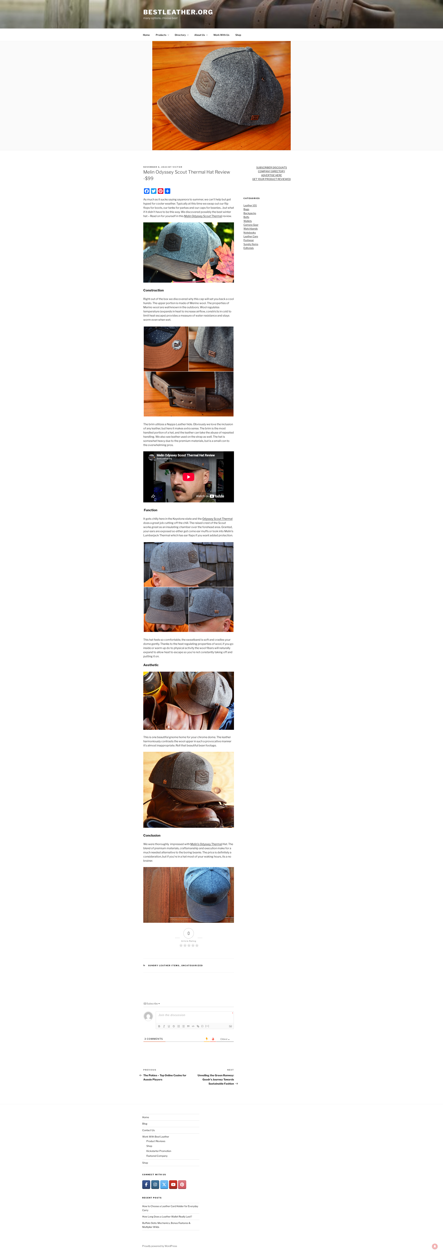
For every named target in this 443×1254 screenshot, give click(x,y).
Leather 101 (250, 205)
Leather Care (250, 236)
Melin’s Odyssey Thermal (206, 844)
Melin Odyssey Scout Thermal (203, 216)
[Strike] (173, 1026)
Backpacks (249, 213)
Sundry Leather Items (164, 965)
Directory (180, 34)
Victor (177, 167)
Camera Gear (250, 224)
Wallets (247, 220)
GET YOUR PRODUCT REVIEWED (271, 179)
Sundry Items (250, 244)
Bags (246, 209)
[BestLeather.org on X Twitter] (164, 1184)
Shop (238, 34)
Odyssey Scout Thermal (217, 518)
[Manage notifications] (435, 1246)
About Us (199, 34)
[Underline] (168, 1026)
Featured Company (157, 1155)
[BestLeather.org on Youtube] (173, 1184)
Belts (246, 216)
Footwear (248, 240)
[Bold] (159, 1026)
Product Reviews (155, 1141)
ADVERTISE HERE (271, 175)
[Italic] (164, 1026)
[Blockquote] (188, 1026)
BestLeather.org (178, 12)
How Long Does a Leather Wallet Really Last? (167, 1216)
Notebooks (249, 232)
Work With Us (221, 34)
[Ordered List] (178, 1026)
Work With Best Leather (155, 1136)
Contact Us (148, 1130)
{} (202, 1026)
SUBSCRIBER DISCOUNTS (271, 167)
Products (161, 34)
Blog (144, 1123)
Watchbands (250, 228)
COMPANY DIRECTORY (271, 171)
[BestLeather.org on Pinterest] (182, 1184)
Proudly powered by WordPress (159, 1245)
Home (146, 34)
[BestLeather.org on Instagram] (155, 1184)
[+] (207, 1026)
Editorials (248, 247)
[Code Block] (193, 1026)
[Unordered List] (183, 1026)
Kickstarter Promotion (158, 1150)
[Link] (198, 1026)
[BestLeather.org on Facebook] (146, 1184)
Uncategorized (192, 965)
